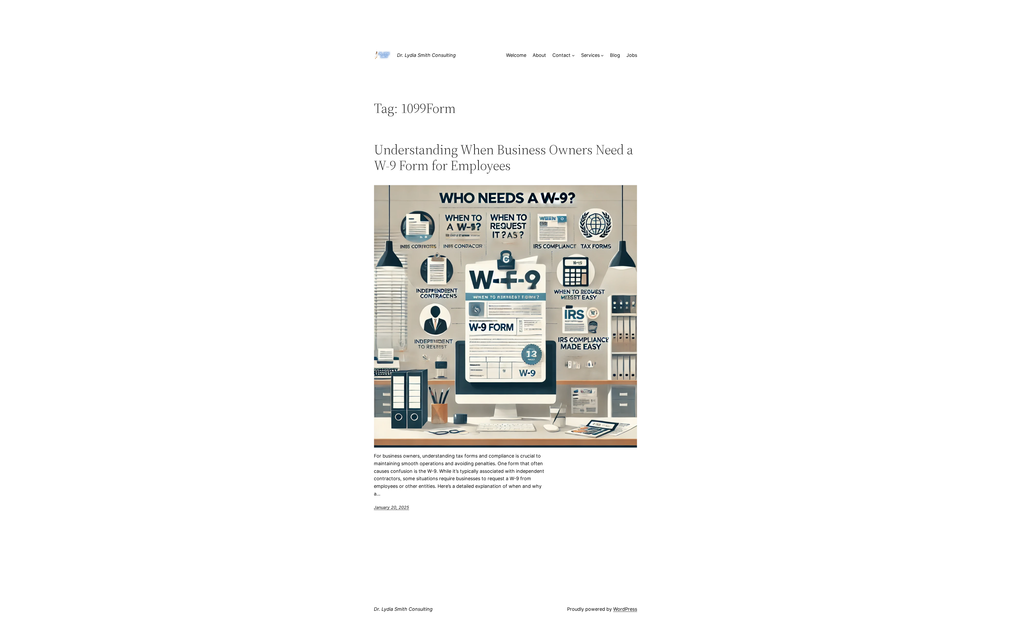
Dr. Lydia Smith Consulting (426, 55)
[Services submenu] (602, 55)
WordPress (625, 609)
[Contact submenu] (573, 55)
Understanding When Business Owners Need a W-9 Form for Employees (503, 157)
